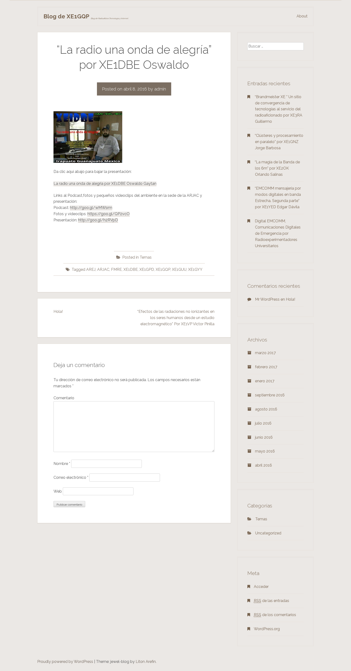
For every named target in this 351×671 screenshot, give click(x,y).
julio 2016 (263, 423)
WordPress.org (267, 629)
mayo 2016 (265, 451)
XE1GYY (195, 269)
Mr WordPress (267, 299)
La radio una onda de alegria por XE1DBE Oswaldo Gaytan (104, 183)
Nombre (61, 463)
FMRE (116, 269)
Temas (146, 257)
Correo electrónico (70, 477)
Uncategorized (268, 533)
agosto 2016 (266, 409)
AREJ (91, 269)
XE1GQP (163, 269)
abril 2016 (263, 465)
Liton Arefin (146, 661)
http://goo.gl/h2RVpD (98, 220)
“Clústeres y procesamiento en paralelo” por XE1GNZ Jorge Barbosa (279, 141)
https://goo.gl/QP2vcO (108, 214)
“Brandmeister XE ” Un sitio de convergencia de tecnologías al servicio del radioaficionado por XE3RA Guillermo (278, 109)
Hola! (58, 311)
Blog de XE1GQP (66, 16)
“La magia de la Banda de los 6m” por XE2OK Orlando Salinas (277, 168)
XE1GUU (179, 269)
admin (160, 88)
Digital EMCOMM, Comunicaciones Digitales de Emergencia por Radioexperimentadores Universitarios (278, 233)
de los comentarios (275, 614)
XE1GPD (146, 269)
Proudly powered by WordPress (65, 661)
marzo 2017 (265, 353)
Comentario (63, 398)
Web (57, 491)
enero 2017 (264, 381)
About (302, 16)
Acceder (261, 586)
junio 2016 (264, 437)
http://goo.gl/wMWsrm (91, 207)
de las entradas (271, 600)
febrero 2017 (266, 367)
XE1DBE (130, 269)
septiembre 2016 (270, 395)
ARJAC (103, 269)
